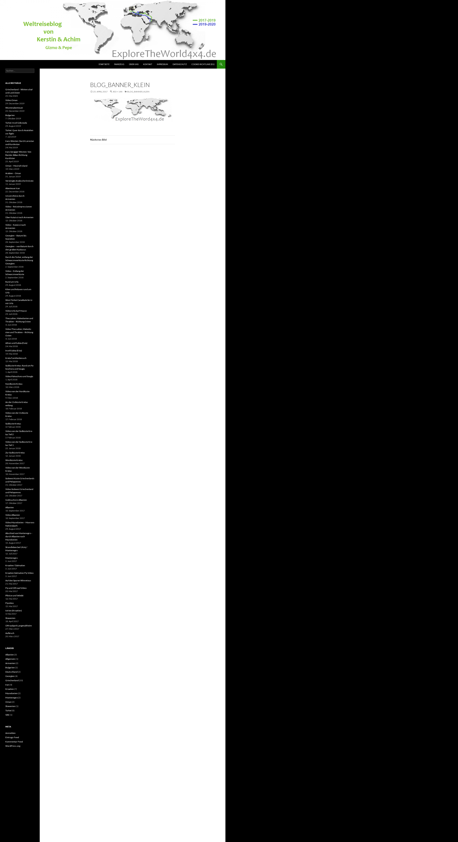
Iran (7, 684)
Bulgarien (10, 115)
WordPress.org (12, 746)
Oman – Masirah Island (16, 165)
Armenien (10, 663)
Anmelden (10, 733)
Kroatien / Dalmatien (15, 565)
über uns (133, 64)
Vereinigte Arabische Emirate (19, 180)
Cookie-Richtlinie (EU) (203, 64)
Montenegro (11, 558)
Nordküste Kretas (14, 383)
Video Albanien (12, 515)
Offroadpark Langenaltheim (18, 625)
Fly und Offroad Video (15, 588)
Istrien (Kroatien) (13, 610)
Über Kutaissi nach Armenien (19, 217)
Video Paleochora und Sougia (19, 376)
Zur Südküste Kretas (15, 452)
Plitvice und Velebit (14, 595)
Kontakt (147, 64)
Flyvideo (9, 603)
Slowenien (10, 618)
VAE (7, 714)
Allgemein (10, 659)
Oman (8, 702)
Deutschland (11, 671)
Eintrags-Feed (12, 737)
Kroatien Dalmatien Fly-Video (19, 573)
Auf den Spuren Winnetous (18, 580)
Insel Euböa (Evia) (13, 350)
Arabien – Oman (13, 173)
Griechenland (12, 680)
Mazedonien (11, 693)
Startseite (104, 64)
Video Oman (11, 100)
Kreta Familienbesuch (15, 358)
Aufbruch (9, 633)
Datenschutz (180, 64)
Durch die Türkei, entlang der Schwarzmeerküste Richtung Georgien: (19, 260)
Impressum (162, 64)
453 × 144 (117, 91)
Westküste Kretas (14, 460)
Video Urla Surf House (16, 310)
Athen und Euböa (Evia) (16, 343)
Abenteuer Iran (12, 188)
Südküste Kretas (13, 423)
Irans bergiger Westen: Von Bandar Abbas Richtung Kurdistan (18, 155)
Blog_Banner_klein (138, 91)
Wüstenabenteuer (14, 107)
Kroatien (9, 689)
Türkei (8, 710)
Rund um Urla (11, 281)
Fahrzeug (119, 64)
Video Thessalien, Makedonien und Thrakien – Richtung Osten (19, 332)
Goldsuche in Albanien (16, 500)
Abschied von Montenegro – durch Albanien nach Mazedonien (18, 536)
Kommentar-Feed (14, 741)
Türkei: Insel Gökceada (16, 122)
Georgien (9, 676)
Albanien (9, 507)
